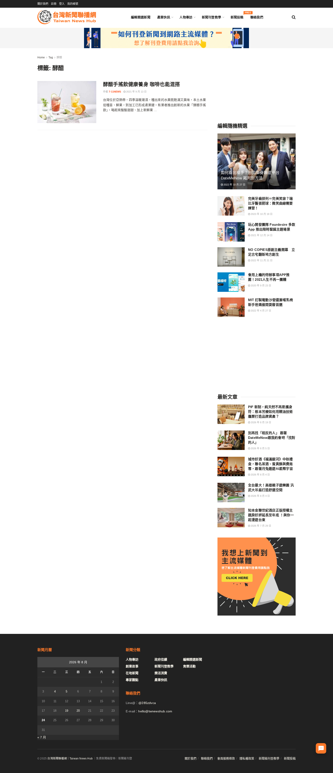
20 (78, 710)
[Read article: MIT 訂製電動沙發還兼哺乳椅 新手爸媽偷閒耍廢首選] (231, 307)
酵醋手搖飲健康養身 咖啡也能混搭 (141, 84)
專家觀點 (132, 680)
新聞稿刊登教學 (269, 758)
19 (66, 710)
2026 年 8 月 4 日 (260, 474)
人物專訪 (185, 17)
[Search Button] (294, 17)
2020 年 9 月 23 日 (260, 285)
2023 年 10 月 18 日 (261, 214)
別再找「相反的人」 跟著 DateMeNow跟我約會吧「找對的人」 (271, 437)
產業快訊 (163, 17)
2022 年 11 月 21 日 (261, 260)
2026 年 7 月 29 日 (260, 525)
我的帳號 (72, 3)
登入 (62, 3)
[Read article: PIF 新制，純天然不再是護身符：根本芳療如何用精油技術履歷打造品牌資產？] (231, 414)
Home (41, 57)
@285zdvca (147, 703)
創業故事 (132, 666)
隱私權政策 (246, 758)
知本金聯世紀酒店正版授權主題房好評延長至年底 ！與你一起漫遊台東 (271, 515)
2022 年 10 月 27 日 (234, 184)
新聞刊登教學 (211, 17)
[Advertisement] (257, 83)
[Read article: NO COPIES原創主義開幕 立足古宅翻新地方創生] (231, 257)
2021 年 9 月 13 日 (136, 91)
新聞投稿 (237, 16)
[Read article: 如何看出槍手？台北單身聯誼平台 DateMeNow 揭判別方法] (256, 161)
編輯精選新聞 (140, 17)
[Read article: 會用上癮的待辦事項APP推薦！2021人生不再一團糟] (231, 282)
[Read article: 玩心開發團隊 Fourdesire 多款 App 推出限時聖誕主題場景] (231, 232)
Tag (50, 57)
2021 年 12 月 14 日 (261, 235)
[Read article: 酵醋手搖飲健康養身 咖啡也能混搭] (66, 102)
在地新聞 (132, 673)
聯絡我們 (256, 17)
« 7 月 (41, 737)
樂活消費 (160, 673)
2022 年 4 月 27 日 (260, 310)
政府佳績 (160, 659)
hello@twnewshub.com (155, 711)
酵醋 (59, 57)
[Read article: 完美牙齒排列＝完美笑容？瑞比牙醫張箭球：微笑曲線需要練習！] (231, 206)
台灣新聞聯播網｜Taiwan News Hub (70, 758)
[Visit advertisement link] (166, 38)
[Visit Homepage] (66, 17)
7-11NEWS (115, 91)
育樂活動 (189, 666)
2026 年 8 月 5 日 (260, 448)
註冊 (53, 3)
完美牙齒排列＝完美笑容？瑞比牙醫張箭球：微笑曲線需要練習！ (270, 203)
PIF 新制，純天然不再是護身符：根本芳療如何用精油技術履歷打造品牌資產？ (270, 411)
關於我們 (42, 3)
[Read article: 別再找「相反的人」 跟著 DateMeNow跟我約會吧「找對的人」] (231, 440)
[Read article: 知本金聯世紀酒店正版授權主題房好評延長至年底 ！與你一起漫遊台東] (231, 517)
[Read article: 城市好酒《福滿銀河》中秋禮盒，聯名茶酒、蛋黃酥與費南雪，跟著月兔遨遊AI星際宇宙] (231, 466)
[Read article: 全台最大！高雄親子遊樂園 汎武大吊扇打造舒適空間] (231, 492)
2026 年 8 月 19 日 (260, 422)
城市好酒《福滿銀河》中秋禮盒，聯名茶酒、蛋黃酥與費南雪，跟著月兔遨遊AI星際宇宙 (270, 464)
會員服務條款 (226, 758)
